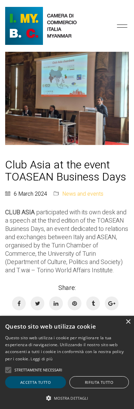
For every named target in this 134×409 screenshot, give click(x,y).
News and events (82, 194)
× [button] (128, 321)
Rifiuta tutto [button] (99, 382)
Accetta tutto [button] (35, 382)
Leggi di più (42, 358)
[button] (67, 398)
